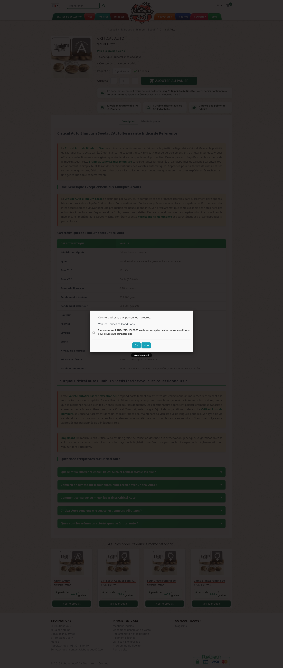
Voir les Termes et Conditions (116, 324)
